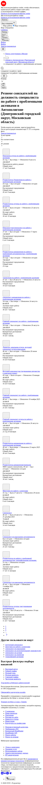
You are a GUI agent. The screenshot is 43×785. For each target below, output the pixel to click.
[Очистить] (4, 76)
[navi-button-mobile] (3, 49)
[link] (4, 37)
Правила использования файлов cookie (15, 17)
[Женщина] (6, 200)
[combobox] (11, 71)
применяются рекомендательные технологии (19, 760)
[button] (3, 42)
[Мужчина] (6, 152)
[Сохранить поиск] (3, 85)
